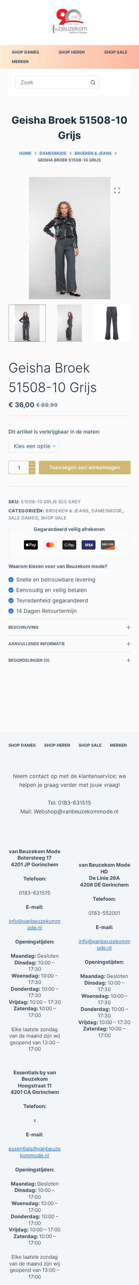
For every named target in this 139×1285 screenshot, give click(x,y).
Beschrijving (23, 627)
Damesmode (106, 510)
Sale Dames (23, 517)
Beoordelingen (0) (29, 660)
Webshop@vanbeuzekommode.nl (76, 811)
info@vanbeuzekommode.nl (34, 924)
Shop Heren (72, 52)
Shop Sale (115, 52)
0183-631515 (74, 802)
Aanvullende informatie (36, 643)
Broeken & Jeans (67, 510)
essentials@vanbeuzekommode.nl (34, 1152)
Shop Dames (25, 52)
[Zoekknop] (92, 82)
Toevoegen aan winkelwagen (84, 467)
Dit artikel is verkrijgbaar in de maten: (54, 431)
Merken (20, 61)
